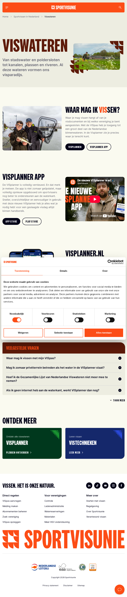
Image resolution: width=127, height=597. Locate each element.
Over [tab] (105, 271)
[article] (32, 443)
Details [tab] (63, 271)
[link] (75, 146)
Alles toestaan (104, 332)
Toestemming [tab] (22, 271)
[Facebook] (121, 485)
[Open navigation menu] (7, 7)
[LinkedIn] (89, 485)
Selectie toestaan (63, 332)
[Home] (63, 7)
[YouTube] (105, 485)
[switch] (48, 319)
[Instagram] (113, 485)
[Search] (120, 7)
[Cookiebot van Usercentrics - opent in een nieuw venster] (109, 262)
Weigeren (23, 332)
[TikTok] (97, 485)
